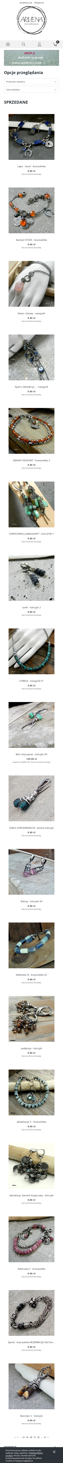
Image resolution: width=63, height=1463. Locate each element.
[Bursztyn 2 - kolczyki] (31, 1386)
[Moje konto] (39, 44)
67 (45, 1437)
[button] (8, 44)
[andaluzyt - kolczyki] (31, 1019)
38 (38, 1437)
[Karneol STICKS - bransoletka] (31, 210)
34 (23, 1437)
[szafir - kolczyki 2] (31, 578)
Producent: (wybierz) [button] (15, 81)
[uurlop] (31, 57)
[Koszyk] (55, 44)
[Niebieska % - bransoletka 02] (31, 945)
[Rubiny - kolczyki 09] (31, 872)
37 (35, 1437)
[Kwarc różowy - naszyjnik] (31, 284)
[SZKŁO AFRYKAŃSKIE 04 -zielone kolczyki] (31, 798)
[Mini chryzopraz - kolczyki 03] (31, 725)
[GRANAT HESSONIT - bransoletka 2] (31, 431)
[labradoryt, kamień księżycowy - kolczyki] (31, 1166)
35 (27, 1437)
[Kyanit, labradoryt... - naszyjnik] (31, 357)
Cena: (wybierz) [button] (13, 89)
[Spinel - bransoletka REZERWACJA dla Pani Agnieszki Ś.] (31, 1313)
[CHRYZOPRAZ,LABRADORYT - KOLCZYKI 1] (31, 504)
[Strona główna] (31, 20)
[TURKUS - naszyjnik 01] (31, 651)
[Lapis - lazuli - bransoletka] (31, 137)
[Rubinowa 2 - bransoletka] (31, 1239)
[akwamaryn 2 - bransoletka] (31, 1092)
